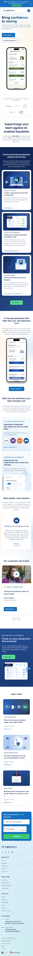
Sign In (4, 897)
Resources (5, 871)
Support (4, 899)
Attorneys (4, 880)
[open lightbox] (16, 574)
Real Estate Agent (7, 885)
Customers (5, 866)
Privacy (3, 948)
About (3, 860)
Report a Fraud (6, 911)
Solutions (4, 863)
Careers (4, 908)
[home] (9, 11)
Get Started (5, 902)
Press (3, 905)
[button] (28, 10)
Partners (4, 869)
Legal (3, 946)
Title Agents (5, 888)
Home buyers (6, 883)
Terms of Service (6, 943)
